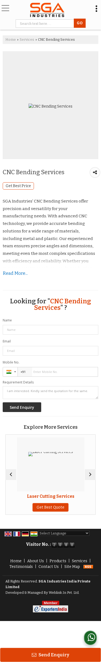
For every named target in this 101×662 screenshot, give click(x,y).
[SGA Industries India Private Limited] (47, 10)
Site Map (72, 566)
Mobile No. (11, 362)
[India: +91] (10, 372)
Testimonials (21, 566)
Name (7, 320)
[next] (90, 474)
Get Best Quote (50, 507)
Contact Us (49, 566)
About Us (35, 561)
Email (7, 341)
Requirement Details (18, 382)
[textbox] (46, 23)
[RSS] (88, 566)
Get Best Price (18, 186)
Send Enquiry (53, 654)
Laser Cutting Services (50, 496)
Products (58, 561)
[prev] (10, 474)
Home (10, 39)
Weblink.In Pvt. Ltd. (64, 593)
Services (27, 39)
